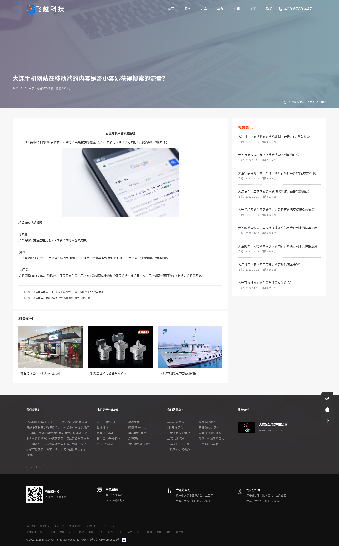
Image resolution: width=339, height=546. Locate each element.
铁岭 (159, 532)
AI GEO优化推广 (107, 422)
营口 (120, 532)
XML (113, 526)
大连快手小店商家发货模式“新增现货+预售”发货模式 (61, 298)
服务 (187, 9)
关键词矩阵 (75, 526)
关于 (253, 9)
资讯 (236, 9)
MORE (34, 467)
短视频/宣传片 (137, 427)
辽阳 (139, 532)
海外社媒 (102, 427)
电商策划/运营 (137, 433)
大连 (62, 532)
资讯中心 (321, 102)
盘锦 (149, 532)
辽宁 (42, 532)
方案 (204, 9)
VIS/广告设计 (105, 444)
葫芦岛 (180, 532)
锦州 (110, 532)
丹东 (100, 532)
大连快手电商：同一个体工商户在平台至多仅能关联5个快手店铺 (68, 292)
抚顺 (81, 532)
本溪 (91, 532)
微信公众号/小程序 (109, 438)
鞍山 (71, 532)
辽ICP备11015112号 (107, 539)
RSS (103, 526)
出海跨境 (134, 422)
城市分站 (59, 526)
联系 (269, 9)
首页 (171, 9)
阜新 (130, 532)
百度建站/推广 (106, 433)
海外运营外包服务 (139, 444)
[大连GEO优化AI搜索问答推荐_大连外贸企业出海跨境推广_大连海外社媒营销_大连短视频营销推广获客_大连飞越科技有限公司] (45, 8)
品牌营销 (134, 438)
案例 (220, 9)
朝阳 (168, 532)
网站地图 (91, 526)
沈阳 (52, 532)
